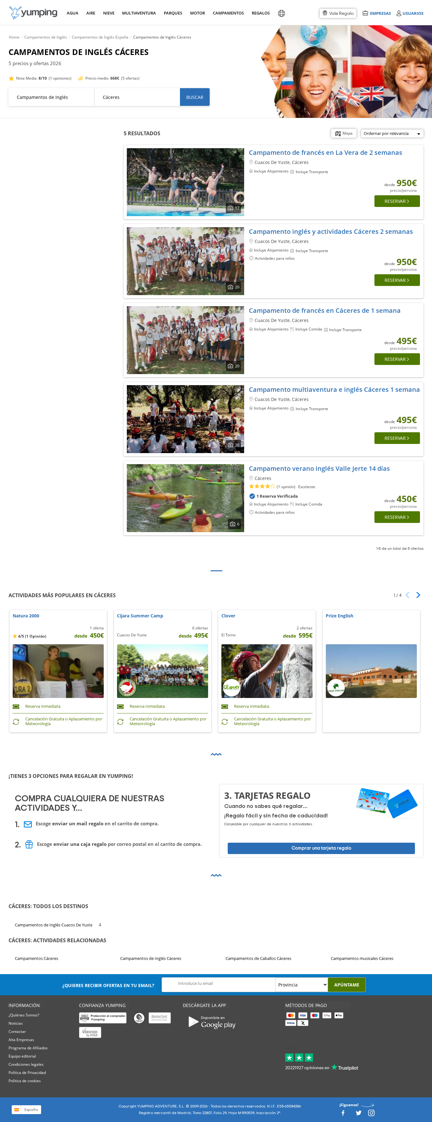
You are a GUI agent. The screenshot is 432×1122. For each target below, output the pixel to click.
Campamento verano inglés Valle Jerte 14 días (319, 468)
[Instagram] (371, 1115)
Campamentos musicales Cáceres (362, 958)
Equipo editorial (22, 1056)
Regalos (260, 13)
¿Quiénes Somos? (24, 1015)
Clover (228, 616)
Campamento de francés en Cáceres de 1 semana (325, 310)
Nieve (108, 13)
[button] (416, 595)
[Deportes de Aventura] (33, 12)
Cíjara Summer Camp (140, 616)
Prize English (339, 616)
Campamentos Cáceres (36, 958)
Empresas (380, 13)
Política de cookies (25, 1080)
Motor (197, 13)
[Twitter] (358, 1115)
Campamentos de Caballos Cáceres (258, 958)
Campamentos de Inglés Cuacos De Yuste (53, 925)
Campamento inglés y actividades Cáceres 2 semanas (331, 231)
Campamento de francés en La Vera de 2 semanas (325, 152)
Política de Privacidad (27, 1072)
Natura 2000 (26, 616)
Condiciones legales (26, 1064)
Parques (172, 13)
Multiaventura (138, 13)
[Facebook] (342, 1115)
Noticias (16, 1023)
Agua (72, 13)
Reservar (395, 201)
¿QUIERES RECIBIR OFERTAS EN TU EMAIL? (108, 985)
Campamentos (227, 13)
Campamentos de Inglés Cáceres (150, 958)
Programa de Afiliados (28, 1048)
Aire (90, 13)
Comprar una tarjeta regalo (321, 848)
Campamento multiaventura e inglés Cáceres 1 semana (334, 389)
